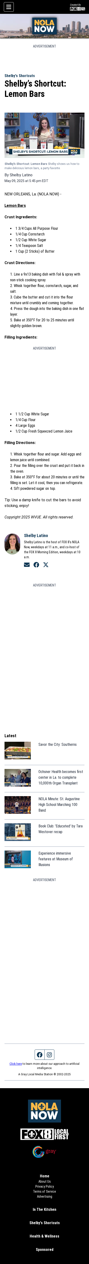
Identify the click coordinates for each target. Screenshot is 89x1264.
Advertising (44, 1196)
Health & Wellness (44, 1236)
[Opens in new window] (45, 1134)
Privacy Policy (44, 1186)
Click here (15, 1064)
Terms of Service (44, 1191)
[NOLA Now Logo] (44, 26)
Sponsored (44, 1249)
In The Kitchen (44, 1209)
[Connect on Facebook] (36, 565)
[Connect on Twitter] (46, 565)
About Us (44, 1181)
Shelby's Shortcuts (20, 75)
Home (44, 1176)
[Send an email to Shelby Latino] (27, 565)
